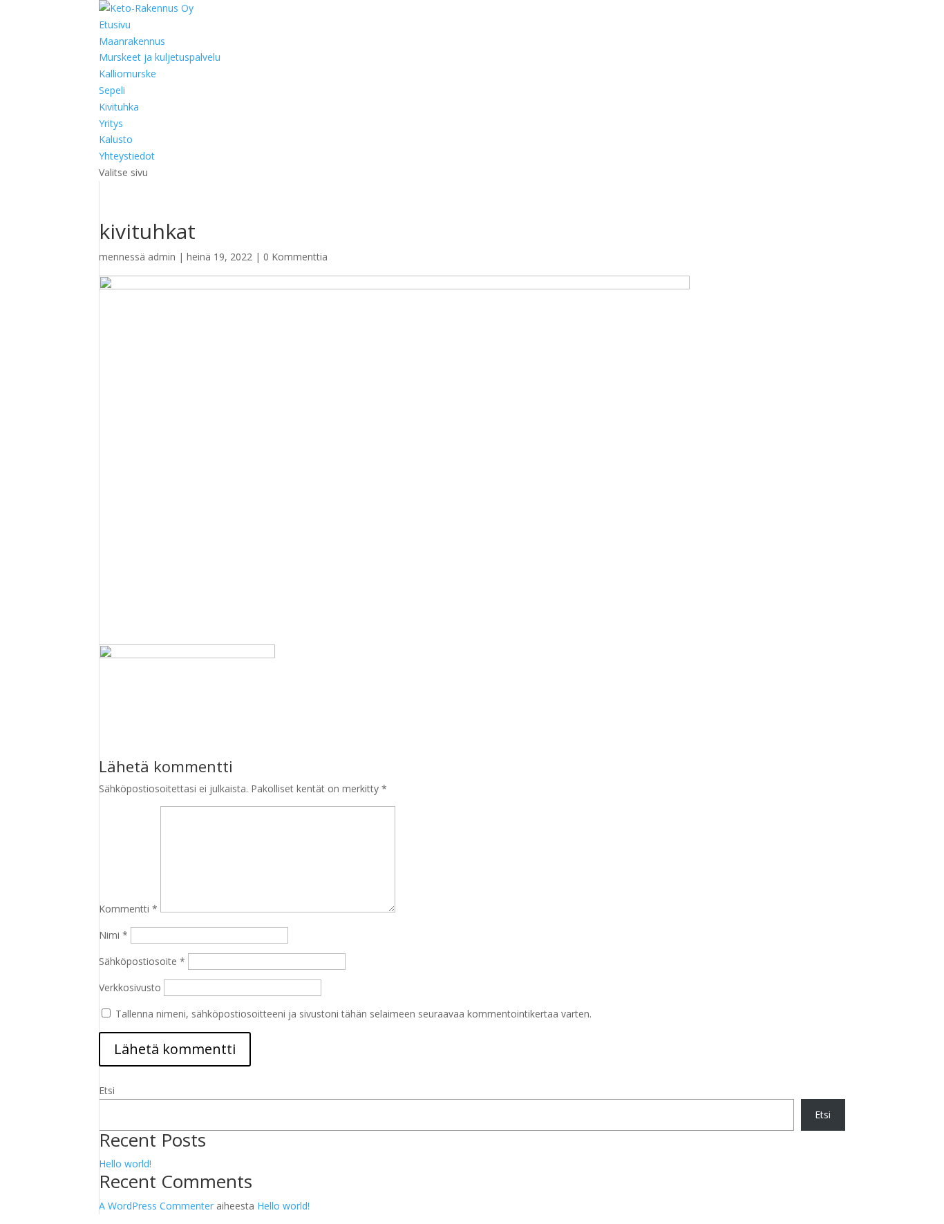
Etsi (107, 1090)
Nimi (113, 934)
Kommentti (128, 908)
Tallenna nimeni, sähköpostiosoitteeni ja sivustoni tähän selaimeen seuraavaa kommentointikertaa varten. (353, 1013)
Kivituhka (119, 106)
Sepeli (112, 90)
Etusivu (115, 24)
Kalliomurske (127, 73)
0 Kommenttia (295, 256)
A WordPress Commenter (156, 1205)
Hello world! (125, 1163)
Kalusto (116, 139)
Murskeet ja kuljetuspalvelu (159, 57)
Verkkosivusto (130, 987)
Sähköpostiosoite (142, 961)
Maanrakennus (132, 41)
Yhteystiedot (127, 155)
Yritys (111, 123)
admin (162, 256)
